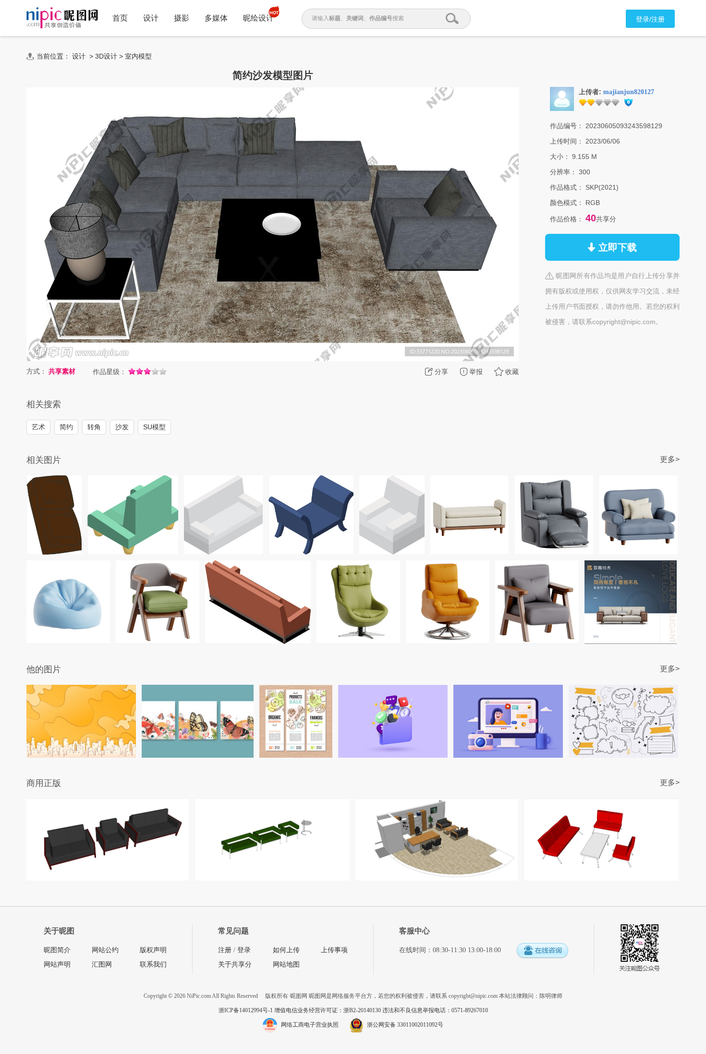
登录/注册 (650, 19)
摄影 (181, 18)
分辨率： (563, 172)
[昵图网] (62, 18)
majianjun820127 (628, 92)
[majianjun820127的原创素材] (562, 98)
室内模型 (138, 56)
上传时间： (567, 141)
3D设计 (106, 56)
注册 (224, 950)
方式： (36, 371)
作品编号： (567, 126)
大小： (560, 156)
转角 (94, 427)
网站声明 (57, 964)
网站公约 (105, 950)
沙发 (122, 427)
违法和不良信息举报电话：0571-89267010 (435, 1010)
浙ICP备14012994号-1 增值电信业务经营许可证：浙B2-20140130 (300, 1010)
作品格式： (567, 187)
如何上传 (286, 950)
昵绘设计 (258, 18)
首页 (120, 18)
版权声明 (153, 950)
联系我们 (153, 964)
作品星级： (109, 372)
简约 (66, 427)
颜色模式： (567, 202)
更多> (670, 459)
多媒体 (216, 18)
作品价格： (567, 219)
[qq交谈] (542, 951)
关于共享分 (235, 964)
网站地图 (286, 964)
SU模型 (154, 427)
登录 (244, 950)
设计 (150, 18)
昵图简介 (57, 950)
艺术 (38, 427)
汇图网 (102, 964)
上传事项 (334, 950)
